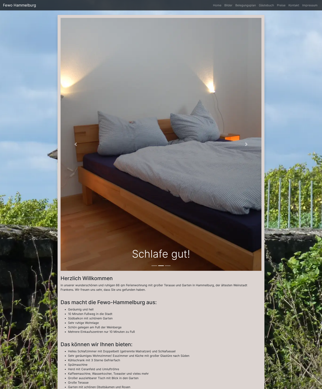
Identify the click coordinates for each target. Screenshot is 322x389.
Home (218, 5)
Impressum (310, 5)
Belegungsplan (246, 5)
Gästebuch (267, 5)
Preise (282, 5)
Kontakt (294, 5)
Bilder (229, 5)
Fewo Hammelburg (19, 5)
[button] (76, 144)
